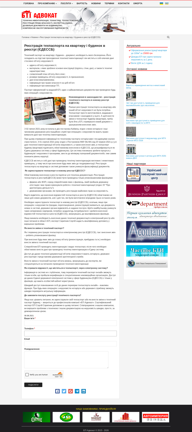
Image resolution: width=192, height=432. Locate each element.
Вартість (82, 3)
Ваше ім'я (30, 318)
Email (27, 339)
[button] (57, 391)
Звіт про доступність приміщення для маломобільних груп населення (143, 104)
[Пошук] (168, 37)
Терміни (109, 3)
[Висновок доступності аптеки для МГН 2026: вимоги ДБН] (131, 149)
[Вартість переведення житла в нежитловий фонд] (131, 79)
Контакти (123, 3)
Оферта (137, 3)
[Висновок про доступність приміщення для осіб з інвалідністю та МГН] (131, 114)
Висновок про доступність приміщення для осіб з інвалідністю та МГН (145, 121)
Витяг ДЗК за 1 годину (141, 63)
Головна (29, 3)
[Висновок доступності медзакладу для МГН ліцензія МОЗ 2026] (131, 131)
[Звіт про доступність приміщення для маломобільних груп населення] (131, 96)
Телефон (29, 328)
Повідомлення (31, 349)
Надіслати (33, 385)
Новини (96, 3)
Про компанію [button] (47, 3)
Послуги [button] (66, 3)
